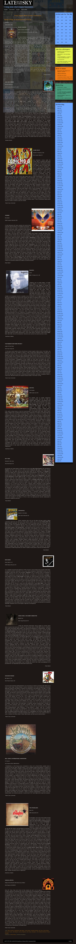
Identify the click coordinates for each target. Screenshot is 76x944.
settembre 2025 (60, 126)
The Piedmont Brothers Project (43, 931)
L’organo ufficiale (24, 9)
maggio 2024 (59, 153)
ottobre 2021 (59, 209)
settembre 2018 (60, 275)
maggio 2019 (59, 261)
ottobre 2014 (59, 360)
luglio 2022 (59, 192)
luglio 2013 (59, 387)
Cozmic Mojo (27, 930)
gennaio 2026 (59, 119)
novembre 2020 (60, 228)
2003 (70, 23)
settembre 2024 (60, 146)
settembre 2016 (60, 318)
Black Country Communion (13, 930)
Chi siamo (6, 9)
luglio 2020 (59, 236)
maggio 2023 (59, 174)
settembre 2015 (60, 340)
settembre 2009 (60, 457)
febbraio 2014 (59, 374)
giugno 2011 (59, 423)
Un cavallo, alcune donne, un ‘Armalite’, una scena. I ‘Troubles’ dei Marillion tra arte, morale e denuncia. (64, 92)
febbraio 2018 (59, 288)
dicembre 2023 (60, 162)
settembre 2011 (60, 419)
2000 (58, 23)
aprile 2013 (59, 392)
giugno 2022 (59, 194)
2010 (66, 29)
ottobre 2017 (59, 295)
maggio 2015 (59, 347)
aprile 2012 (59, 410)
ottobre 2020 (59, 230)
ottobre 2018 (59, 273)
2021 (62, 39)
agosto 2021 (59, 212)
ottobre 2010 (59, 435)
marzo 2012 (59, 412)
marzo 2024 (59, 156)
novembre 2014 (60, 358)
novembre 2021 (60, 207)
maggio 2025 (59, 133)
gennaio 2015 (59, 354)
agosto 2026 (59, 106)
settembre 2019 (60, 254)
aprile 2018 (59, 284)
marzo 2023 (59, 178)
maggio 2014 (59, 369)
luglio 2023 (59, 171)
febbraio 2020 (59, 245)
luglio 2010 (59, 441)
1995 (70, 17)
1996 (58, 20)
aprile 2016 (59, 327)
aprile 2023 (59, 176)
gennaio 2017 (59, 311)
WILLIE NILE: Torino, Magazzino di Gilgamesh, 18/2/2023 (63, 71)
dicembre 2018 (60, 270)
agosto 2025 (59, 128)
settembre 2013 (60, 383)
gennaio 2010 (59, 450)
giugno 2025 (59, 131)
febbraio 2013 (59, 396)
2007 (70, 26)
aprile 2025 (59, 135)
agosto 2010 (59, 439)
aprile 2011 (59, 426)
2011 (70, 29)
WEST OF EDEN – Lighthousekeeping (64, 98)
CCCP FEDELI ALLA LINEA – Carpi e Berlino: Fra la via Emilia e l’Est (64, 62)
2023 (70, 39)
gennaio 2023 (59, 182)
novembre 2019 (60, 250)
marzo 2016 (59, 329)
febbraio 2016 (59, 331)
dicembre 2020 (60, 227)
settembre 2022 (60, 189)
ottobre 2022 (59, 187)
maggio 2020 (59, 239)
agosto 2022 (59, 191)
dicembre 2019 (60, 248)
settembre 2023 (60, 167)
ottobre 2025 (59, 124)
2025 (62, 42)
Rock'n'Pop (13, 934)
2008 (58, 29)
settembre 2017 (60, 297)
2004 (58, 26)
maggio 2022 (59, 196)
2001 (62, 23)
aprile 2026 (59, 113)
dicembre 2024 (60, 142)
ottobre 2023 (59, 165)
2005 (62, 26)
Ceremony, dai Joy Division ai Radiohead (64, 78)
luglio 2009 (59, 460)
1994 (66, 17)
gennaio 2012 (59, 414)
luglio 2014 (59, 365)
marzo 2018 (59, 286)
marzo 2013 (59, 394)
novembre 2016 (60, 315)
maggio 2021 (59, 218)
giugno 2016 (59, 324)
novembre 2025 (60, 122)
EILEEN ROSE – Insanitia (62, 87)
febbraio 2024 (59, 158)
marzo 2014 (59, 372)
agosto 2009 (59, 459)
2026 (66, 42)
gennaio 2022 (59, 203)
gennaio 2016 (59, 333)
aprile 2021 (59, 219)
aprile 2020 (59, 241)
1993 (62, 17)
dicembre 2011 (60, 415)
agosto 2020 (59, 234)
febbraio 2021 (59, 223)
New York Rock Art (60, 59)
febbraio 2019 (59, 266)
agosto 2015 (59, 342)
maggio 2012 (59, 408)
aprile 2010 (59, 444)
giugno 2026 (59, 110)
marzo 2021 (59, 221)
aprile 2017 (59, 306)
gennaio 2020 (59, 246)
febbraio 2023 (59, 180)
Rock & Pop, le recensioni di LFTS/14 (17, 20)
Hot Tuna (41, 930)
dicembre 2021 (60, 205)
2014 (66, 32)
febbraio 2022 (59, 201)
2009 (62, 29)
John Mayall (15, 931)
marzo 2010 (59, 446)
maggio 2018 (59, 282)
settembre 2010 (60, 437)
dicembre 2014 (60, 356)
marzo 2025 (59, 137)
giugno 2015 (59, 345)
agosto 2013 (59, 385)
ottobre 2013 (59, 381)
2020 (58, 39)
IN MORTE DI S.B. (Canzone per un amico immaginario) (63, 52)
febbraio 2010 (59, 448)
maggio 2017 (59, 304)
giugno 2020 (59, 237)
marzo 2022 (59, 200)
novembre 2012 (60, 401)
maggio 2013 (59, 390)
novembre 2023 (60, 164)
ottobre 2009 (59, 455)
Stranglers (34, 931)
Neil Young (29, 931)
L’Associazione (12, 9)
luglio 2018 (59, 279)
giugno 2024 (59, 151)
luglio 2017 (59, 300)
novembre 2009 (60, 453)
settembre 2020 (60, 232)
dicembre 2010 (60, 432)
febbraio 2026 (59, 117)
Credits (70, 941)
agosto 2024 (59, 147)
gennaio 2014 (59, 376)
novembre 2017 (60, 293)
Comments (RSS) (32, 941)
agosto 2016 (59, 320)
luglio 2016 (59, 322)
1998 (66, 20)
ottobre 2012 (59, 403)
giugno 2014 (59, 367)
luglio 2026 (59, 108)
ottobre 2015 (59, 338)
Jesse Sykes (46, 930)
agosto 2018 (59, 277)
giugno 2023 (59, 173)
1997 (62, 20)
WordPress (19, 941)
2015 (70, 32)
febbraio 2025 (59, 138)
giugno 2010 (59, 442)
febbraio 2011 (59, 428)
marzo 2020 (59, 243)
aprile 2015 (59, 349)
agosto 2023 (59, 169)
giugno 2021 (59, 216)
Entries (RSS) (25, 941)
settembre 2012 (60, 405)
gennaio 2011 (59, 430)
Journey (20, 931)
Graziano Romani (34, 930)
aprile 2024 (59, 155)
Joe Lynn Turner (8, 931)
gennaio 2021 (59, 225)
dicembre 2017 (60, 291)
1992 (58, 17)
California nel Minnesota (61, 73)
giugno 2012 (59, 406)
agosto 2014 (59, 363)
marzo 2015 (59, 351)
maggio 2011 (59, 424)
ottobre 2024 (59, 144)
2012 (58, 32)
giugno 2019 (59, 259)
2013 (62, 32)
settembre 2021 (60, 210)
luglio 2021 (59, 214)
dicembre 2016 (60, 313)
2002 (66, 23)
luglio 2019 (59, 257)
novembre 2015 (60, 336)
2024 (58, 42)
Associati (17, 9)
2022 (66, 39)
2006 (66, 26)
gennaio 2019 (59, 268)
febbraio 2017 (59, 309)
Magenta (24, 931)
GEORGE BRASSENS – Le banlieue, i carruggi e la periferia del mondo (64, 57)
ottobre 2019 (59, 252)
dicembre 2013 (60, 378)
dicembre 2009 (60, 451)
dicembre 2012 (60, 399)
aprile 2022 (59, 198)
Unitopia (7, 933)
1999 (70, 20)
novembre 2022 (60, 185)
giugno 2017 (59, 302)
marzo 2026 (59, 115)
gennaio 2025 (59, 140)
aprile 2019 (59, 263)
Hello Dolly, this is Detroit (61, 75)
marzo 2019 (59, 264)
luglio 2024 (59, 149)
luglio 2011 (59, 421)
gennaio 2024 (59, 160)
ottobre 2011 (59, 417)
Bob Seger (22, 930)
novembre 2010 (60, 433)
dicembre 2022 (60, 183)
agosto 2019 (59, 255)
